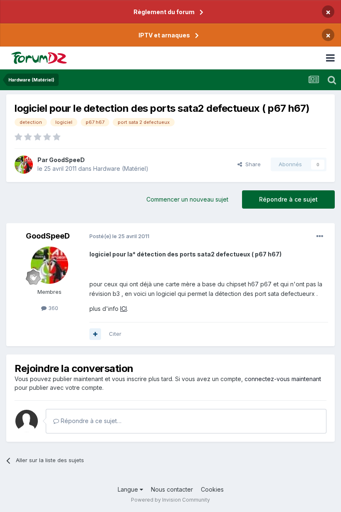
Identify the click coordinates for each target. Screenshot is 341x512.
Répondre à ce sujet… (90, 420)
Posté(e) (119, 236)
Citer (115, 333)
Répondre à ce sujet (288, 199)
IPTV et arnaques (164, 35)
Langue (129, 489)
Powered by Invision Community (170, 500)
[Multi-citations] (95, 334)
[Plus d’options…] (319, 236)
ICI (123, 308)
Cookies (212, 489)
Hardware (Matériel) (120, 168)
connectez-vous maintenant (283, 378)
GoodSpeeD (67, 159)
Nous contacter (172, 489)
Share (251, 164)
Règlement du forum (164, 11)
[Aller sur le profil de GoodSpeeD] (24, 164)
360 (52, 308)
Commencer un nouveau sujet (187, 199)
